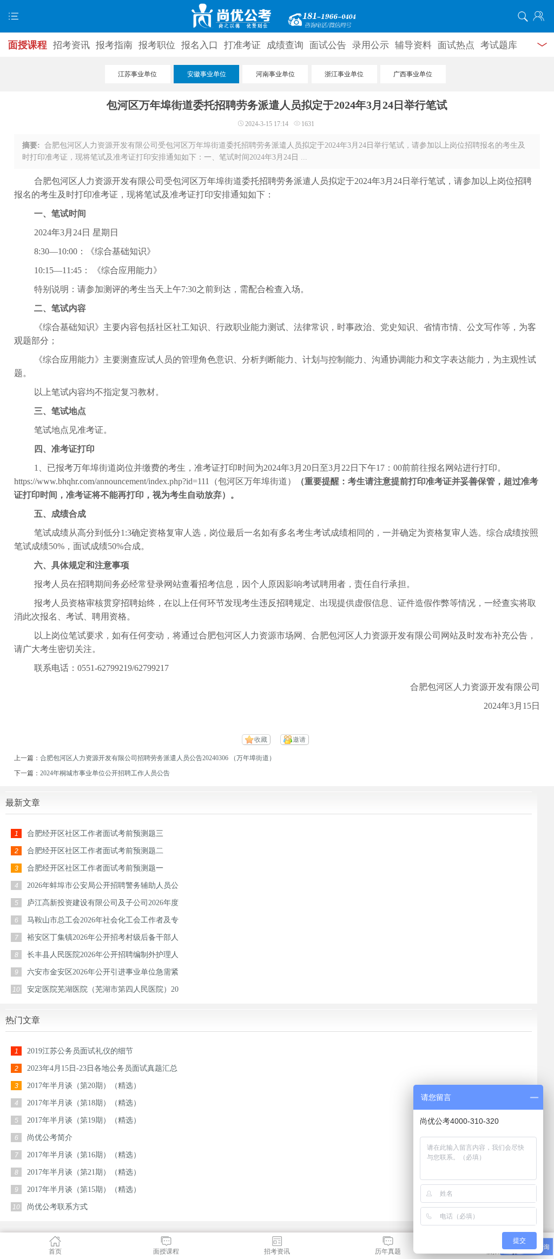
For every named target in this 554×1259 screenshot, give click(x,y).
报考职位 (156, 45)
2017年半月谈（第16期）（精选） (84, 1155)
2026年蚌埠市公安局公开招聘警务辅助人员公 (103, 885)
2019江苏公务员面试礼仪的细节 (80, 1051)
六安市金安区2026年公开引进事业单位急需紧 (103, 972)
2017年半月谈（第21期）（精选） (84, 1172)
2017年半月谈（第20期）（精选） (84, 1086)
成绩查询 (285, 45)
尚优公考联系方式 (57, 1207)
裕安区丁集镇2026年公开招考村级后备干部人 (103, 937)
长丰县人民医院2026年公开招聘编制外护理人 (103, 955)
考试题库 (498, 45)
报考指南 (114, 45)
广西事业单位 (412, 74)
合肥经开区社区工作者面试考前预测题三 (95, 833)
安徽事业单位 (206, 74)
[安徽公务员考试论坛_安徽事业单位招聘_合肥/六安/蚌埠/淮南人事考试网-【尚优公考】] (277, 16)
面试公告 (327, 45)
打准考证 (242, 45)
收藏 (260, 739)
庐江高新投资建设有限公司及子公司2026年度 (103, 903)
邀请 (299, 739)
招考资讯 (71, 45)
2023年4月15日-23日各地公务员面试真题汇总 (102, 1068)
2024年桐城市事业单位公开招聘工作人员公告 (105, 773)
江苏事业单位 (137, 74)
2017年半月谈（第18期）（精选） (84, 1103)
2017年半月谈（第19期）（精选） (84, 1120)
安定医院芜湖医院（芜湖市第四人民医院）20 (103, 989)
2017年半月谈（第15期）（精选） (84, 1189)
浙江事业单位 (344, 74)
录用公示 (370, 45)
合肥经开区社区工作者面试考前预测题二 (95, 851)
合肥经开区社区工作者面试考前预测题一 (95, 868)
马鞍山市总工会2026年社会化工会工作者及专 (103, 920)
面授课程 (27, 44)
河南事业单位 (275, 74)
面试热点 (456, 45)
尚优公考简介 (49, 1137)
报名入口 (199, 45)
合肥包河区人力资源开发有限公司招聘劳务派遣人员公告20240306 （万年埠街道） (157, 758)
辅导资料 (413, 45)
